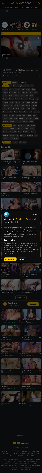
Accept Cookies (10, 259)
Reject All (22, 259)
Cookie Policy (8, 253)
